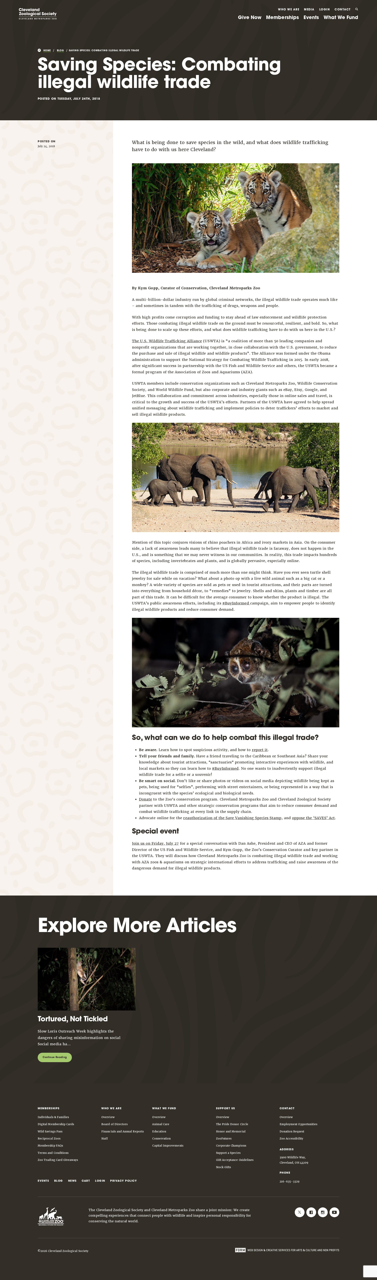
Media (309, 9)
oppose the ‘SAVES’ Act (313, 818)
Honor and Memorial (230, 1131)
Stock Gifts (223, 1167)
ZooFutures (224, 1138)
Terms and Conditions (53, 1153)
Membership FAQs (50, 1145)
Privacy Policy (123, 1181)
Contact (343, 9)
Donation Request (292, 1131)
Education (159, 1131)
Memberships (282, 18)
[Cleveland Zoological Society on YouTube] (334, 1212)
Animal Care (160, 1124)
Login (324, 9)
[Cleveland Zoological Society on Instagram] (323, 1212)
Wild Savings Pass (50, 1131)
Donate (145, 799)
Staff (104, 1138)
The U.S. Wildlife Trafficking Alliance (167, 341)
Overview (107, 1117)
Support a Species (228, 1153)
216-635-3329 (290, 1181)
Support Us (225, 1108)
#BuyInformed (236, 603)
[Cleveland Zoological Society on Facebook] (311, 1212)
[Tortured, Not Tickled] (87, 1013)
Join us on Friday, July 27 (155, 843)
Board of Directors (114, 1124)
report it (260, 750)
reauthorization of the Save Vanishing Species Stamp (232, 818)
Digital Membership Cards (56, 1124)
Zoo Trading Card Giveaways (58, 1160)
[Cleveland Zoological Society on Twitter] (300, 1212)
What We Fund (341, 18)
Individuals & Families (53, 1117)
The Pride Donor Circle (232, 1124)
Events (311, 18)
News (72, 1181)
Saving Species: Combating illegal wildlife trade (104, 51)
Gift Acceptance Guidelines (235, 1160)
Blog (60, 51)
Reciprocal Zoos (49, 1138)
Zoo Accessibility (291, 1138)
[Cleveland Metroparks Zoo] (38, 17)
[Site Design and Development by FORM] (287, 1251)
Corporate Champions (231, 1145)
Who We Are (288, 9)
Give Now (249, 18)
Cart (86, 1181)
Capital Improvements (167, 1145)
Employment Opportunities (298, 1124)
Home (47, 51)
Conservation (161, 1138)
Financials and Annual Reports (122, 1131)
